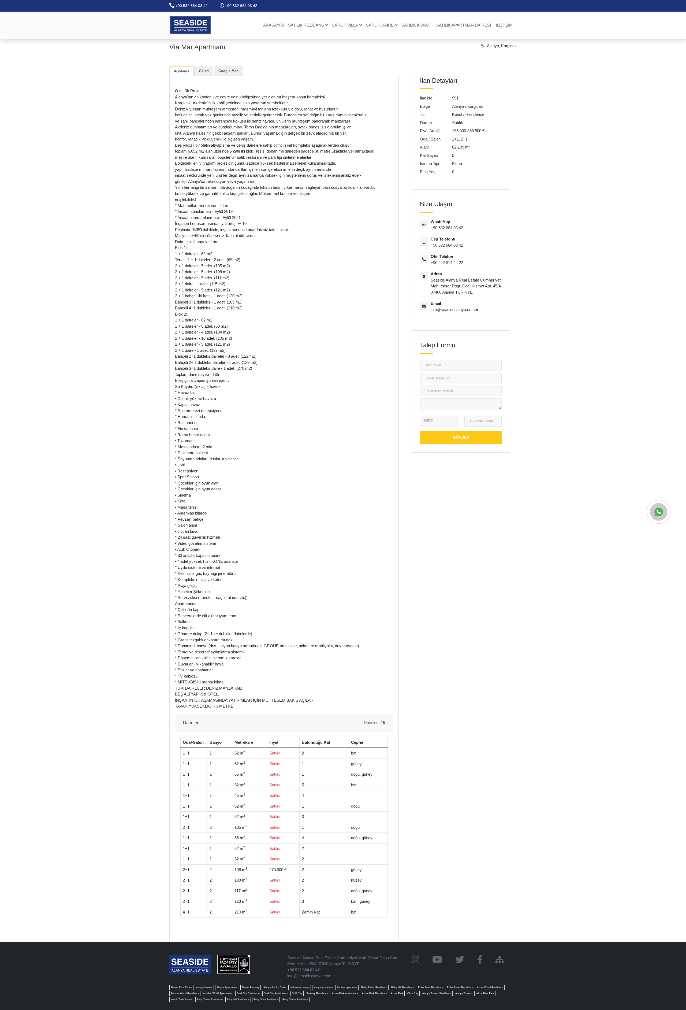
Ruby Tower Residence (460, 987)
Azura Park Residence (374, 993)
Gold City (297, 993)
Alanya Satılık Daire (274, 987)
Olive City (412, 993)
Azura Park (397, 993)
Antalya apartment (347, 987)
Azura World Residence (490, 987)
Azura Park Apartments (345, 993)
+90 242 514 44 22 (447, 262)
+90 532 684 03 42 (191, 5)
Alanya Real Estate (181, 987)
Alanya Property (250, 987)
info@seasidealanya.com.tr (454, 309)
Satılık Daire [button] (380, 25)
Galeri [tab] (204, 71)
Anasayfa (273, 25)
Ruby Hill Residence (402, 987)
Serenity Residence (317, 993)
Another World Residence (185, 993)
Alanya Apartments (227, 987)
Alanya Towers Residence (436, 993)
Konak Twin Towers (182, 999)
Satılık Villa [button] (345, 25)
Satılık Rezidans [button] (306, 25)
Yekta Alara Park (485, 993)
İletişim (504, 25)
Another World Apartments (218, 993)
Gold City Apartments (276, 993)
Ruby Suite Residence (430, 987)
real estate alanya (300, 987)
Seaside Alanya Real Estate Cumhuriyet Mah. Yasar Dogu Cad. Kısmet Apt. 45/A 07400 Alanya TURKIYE (342, 961)
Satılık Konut (416, 25)
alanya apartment (323, 987)
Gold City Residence (248, 993)
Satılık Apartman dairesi (463, 25)
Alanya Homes (204, 987)
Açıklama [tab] (181, 71)
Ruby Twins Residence (374, 987)
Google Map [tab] (228, 71)
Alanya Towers (463, 993)
